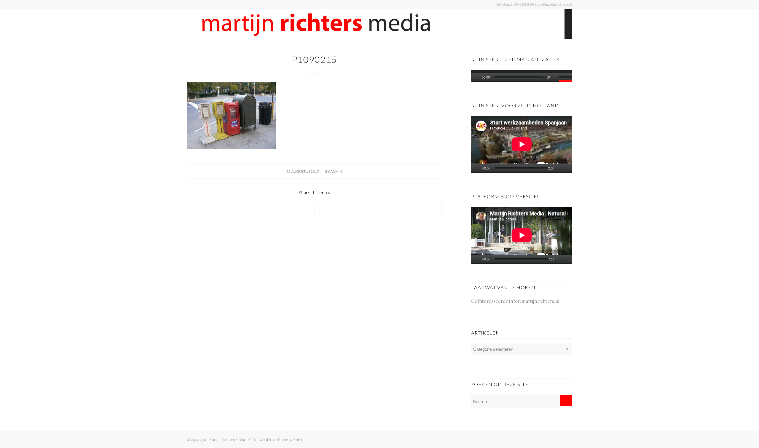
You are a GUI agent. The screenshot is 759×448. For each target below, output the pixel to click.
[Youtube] (541, 439)
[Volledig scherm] (569, 168)
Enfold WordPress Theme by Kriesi (275, 440)
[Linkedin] (567, 439)
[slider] (565, 78)
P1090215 (314, 59)
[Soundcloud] (558, 439)
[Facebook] (532, 439)
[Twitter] (550, 439)
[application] (521, 76)
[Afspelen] (475, 77)
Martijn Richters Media (227, 440)
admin (336, 171)
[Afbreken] (556, 77)
